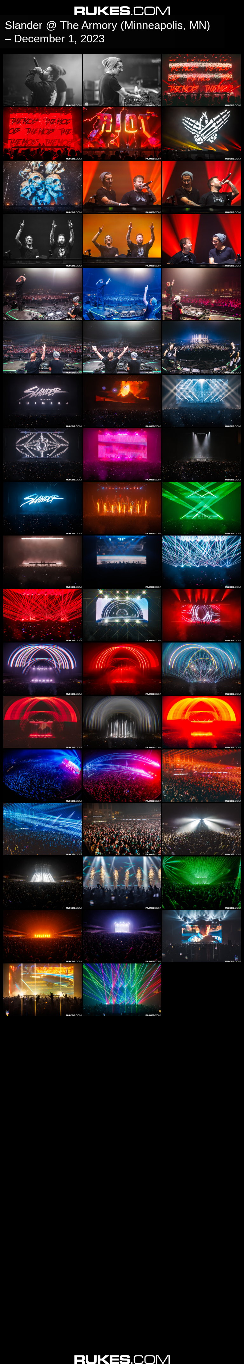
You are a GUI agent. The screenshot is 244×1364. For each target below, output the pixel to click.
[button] (7, 1356)
